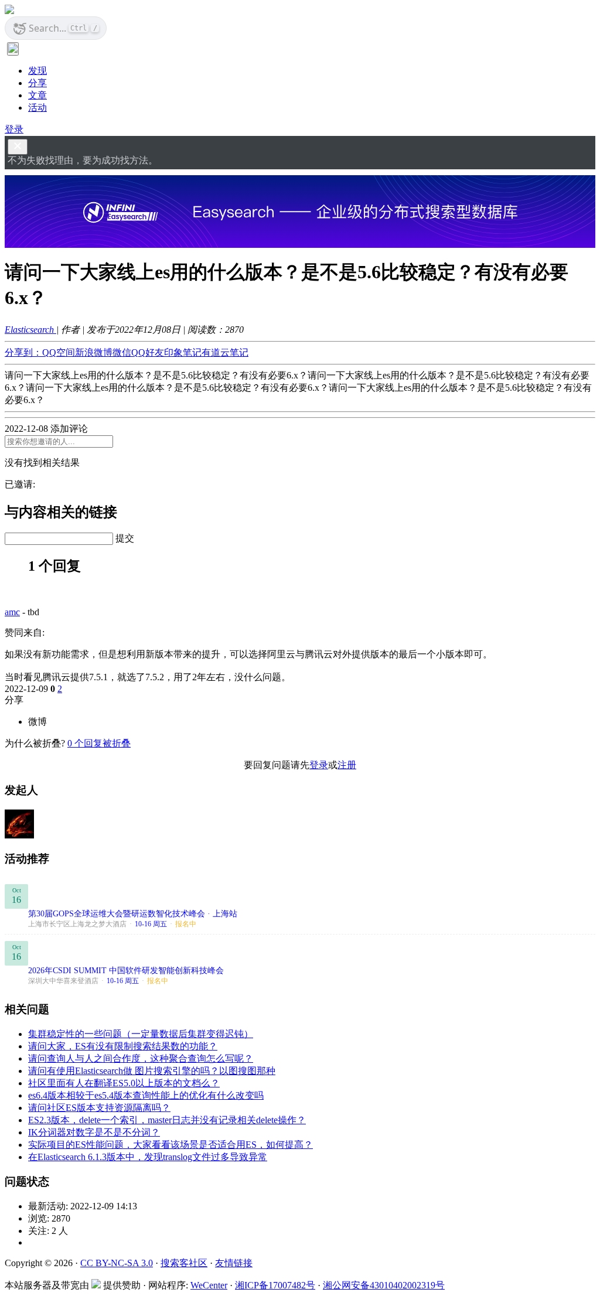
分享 (37, 83)
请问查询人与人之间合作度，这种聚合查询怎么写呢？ (140, 1058)
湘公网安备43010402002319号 (384, 1285)
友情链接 (234, 1263)
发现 (37, 71)
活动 (37, 107)
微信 (121, 352)
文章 (37, 95)
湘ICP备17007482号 (275, 1285)
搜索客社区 (184, 1263)
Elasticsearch (30, 330)
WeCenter (208, 1285)
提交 (124, 538)
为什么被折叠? (35, 743)
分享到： (23, 352)
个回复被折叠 (99, 743)
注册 (347, 765)
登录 (14, 129)
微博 (37, 722)
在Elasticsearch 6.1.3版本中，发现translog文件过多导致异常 (147, 1157)
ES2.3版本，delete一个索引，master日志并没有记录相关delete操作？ (167, 1120)
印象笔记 (183, 352)
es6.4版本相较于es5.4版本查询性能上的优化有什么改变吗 (146, 1095)
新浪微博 (93, 352)
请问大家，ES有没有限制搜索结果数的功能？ (122, 1046)
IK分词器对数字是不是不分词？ (94, 1132)
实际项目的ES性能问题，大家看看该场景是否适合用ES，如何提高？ (170, 1145)
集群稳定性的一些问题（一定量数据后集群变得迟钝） (140, 1034)
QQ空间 (58, 352)
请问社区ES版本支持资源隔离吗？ (99, 1108)
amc (12, 612)
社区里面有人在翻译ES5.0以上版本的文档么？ (124, 1083)
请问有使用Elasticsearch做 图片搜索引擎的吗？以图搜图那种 (151, 1071)
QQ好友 (147, 352)
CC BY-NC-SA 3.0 (116, 1263)
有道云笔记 (225, 352)
